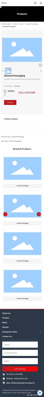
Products (22, 14)
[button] (18, 304)
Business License (26, 392)
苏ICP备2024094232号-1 (34, 395)
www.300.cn (13, 392)
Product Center (18, 24)
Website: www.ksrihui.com (17, 379)
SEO (19, 392)
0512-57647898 (26, 92)
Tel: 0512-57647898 (14, 374)
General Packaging (32, 24)
